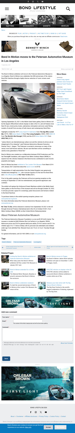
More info (28, 427)
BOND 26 (54, 33)
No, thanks (60, 427)
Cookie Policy (54, 416)
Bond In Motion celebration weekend (21, 283)
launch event (30, 167)
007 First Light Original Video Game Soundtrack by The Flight (64, 91)
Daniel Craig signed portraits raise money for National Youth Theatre (65, 82)
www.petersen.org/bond (9, 199)
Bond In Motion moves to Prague (56, 256)
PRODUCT (33, 33)
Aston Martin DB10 (42, 136)
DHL (19, 172)
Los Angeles (37, 242)
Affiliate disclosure (31, 416)
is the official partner (10, 175)
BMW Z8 (52, 134)
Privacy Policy (43, 416)
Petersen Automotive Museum (22, 242)
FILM (19, 33)
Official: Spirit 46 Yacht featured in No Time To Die (57, 247)
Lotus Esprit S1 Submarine (27, 132)
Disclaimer (19, 416)
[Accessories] (28, 27)
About (12, 416)
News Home (37, 247)
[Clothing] (10, 27)
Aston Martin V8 (17, 134)
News (3, 30)
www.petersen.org (7, 203)
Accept (48, 427)
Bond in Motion (6, 242)
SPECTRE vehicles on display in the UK (58, 269)
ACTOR (25, 33)
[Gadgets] (47, 27)
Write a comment (66, 69)
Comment (5, 327)
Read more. (64, 36)
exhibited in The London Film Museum (30, 164)
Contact (63, 416)
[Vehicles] (65, 27)
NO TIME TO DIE (43, 33)
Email (4, 321)
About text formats (67, 343)
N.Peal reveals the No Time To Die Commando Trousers (14, 247)
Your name (5, 317)
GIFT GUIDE (62, 33)
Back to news (6, 69)
